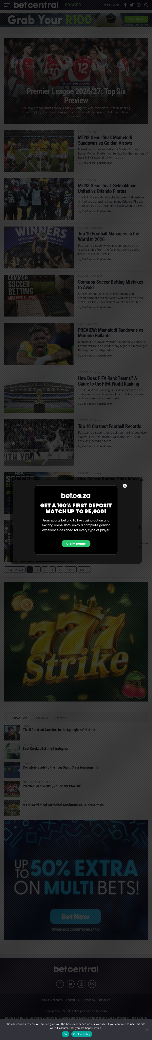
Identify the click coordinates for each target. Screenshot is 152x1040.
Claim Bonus (76, 544)
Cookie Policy (81, 1034)
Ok (65, 1034)
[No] (147, 1029)
